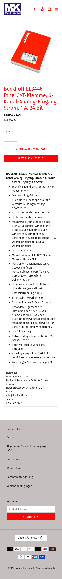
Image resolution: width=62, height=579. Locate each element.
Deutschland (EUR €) (30, 537)
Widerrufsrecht (15, 468)
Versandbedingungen (19, 486)
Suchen (11, 437)
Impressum (13, 459)
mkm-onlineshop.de (25, 568)
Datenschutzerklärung (20, 477)
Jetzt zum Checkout (31, 158)
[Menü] (56, 9)
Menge (7, 131)
